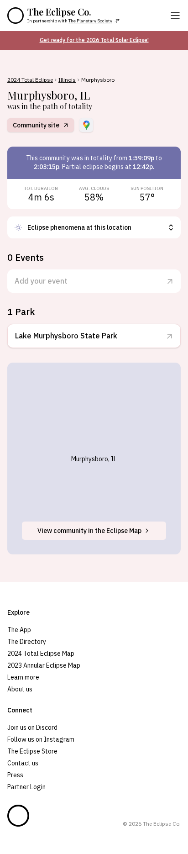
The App (19, 630)
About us (19, 689)
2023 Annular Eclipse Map (43, 665)
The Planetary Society (90, 21)
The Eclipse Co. (59, 11)
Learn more (23, 677)
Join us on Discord (32, 727)
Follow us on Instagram (40, 739)
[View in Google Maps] (86, 125)
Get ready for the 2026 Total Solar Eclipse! (94, 40)
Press (15, 775)
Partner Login (26, 787)
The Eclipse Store (32, 751)
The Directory (26, 641)
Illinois (67, 80)
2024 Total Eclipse (30, 80)
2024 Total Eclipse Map (40, 653)
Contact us (22, 763)
